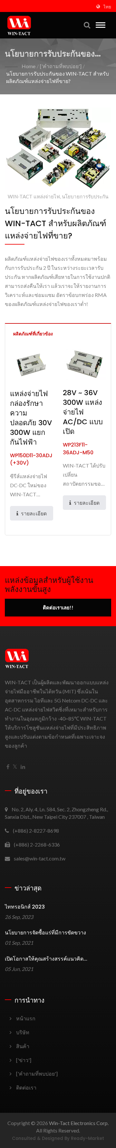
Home (28, 66)
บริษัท (22, 1032)
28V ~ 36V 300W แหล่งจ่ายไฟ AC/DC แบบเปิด (83, 412)
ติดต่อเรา (26, 1087)
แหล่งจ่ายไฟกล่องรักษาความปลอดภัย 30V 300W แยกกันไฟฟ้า (31, 418)
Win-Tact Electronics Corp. (79, 1123)
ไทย (107, 6)
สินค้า (22, 1046)
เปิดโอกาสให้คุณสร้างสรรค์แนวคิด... (46, 959)
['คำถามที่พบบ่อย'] (61, 66)
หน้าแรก (25, 1018)
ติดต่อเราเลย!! (58, 607)
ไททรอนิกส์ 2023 (25, 907)
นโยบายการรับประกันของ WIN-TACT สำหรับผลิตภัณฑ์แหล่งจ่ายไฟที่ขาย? (57, 77)
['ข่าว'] (23, 1060)
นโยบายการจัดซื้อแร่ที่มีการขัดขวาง (45, 932)
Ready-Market (87, 1138)
